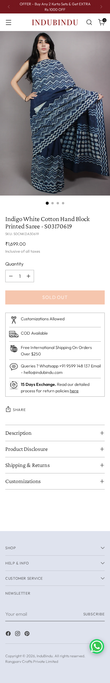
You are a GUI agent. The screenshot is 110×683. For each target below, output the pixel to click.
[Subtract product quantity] (11, 276)
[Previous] (8, 6)
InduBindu (45, 655)
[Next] (101, 6)
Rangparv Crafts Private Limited (31, 661)
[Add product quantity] (28, 276)
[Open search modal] (89, 22)
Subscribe (94, 614)
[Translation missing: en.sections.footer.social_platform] (8, 634)
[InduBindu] (55, 22)
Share (19, 409)
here (74, 390)
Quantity (14, 264)
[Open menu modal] (8, 22)
